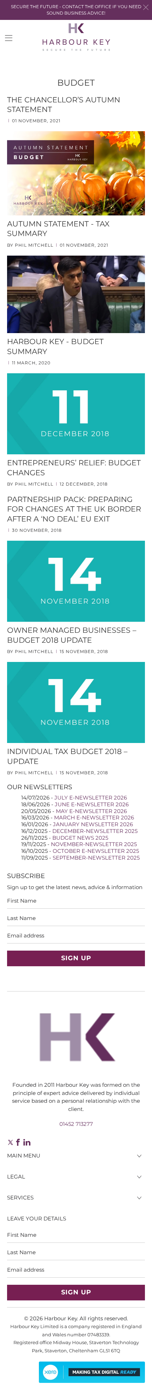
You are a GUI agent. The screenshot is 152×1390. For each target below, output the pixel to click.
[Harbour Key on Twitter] (10, 1142)
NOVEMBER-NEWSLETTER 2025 (94, 844)
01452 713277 (76, 1124)
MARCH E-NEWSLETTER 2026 (94, 817)
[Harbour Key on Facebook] (18, 1142)
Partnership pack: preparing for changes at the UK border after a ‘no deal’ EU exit (74, 509)
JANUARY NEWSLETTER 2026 (93, 824)
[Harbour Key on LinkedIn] (26, 1142)
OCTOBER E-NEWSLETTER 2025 (96, 851)
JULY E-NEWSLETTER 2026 (90, 797)
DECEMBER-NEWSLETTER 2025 (95, 831)
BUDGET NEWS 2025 (80, 837)
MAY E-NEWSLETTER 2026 (91, 811)
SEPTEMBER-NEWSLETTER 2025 (96, 857)
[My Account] (6, 38)
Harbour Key (60, 1318)
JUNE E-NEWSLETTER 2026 (92, 804)
